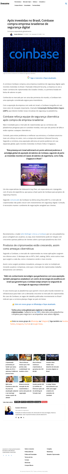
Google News (38, 324)
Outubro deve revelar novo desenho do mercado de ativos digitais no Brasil (52, 367)
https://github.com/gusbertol (22, 410)
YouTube (27, 324)
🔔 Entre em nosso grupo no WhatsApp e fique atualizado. (34, 304)
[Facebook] (16, 417)
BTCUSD (23, 402)
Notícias (44, 402)
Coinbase (30, 402)
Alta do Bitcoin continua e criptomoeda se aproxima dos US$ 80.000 (38, 367)
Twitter (12, 324)
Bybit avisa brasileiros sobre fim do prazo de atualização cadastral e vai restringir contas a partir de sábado (12, 390)
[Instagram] (6, 456)
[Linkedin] (18, 417)
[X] (23, 417)
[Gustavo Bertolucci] (12, 34)
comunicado (14, 200)
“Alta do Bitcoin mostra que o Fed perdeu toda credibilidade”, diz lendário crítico (24, 367)
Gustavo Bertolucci (18, 34)
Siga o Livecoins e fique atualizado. (43, 78)
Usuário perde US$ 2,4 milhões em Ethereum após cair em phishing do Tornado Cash (38, 388)
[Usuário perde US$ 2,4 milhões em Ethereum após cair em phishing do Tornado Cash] (39, 379)
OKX (38, 312)
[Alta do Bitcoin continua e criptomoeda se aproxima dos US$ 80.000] (39, 357)
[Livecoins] (4, 3)
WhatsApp (35, 321)
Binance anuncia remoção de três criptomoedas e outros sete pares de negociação (25, 388)
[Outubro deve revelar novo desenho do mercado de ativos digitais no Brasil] (52, 357)
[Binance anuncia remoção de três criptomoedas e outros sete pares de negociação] (25, 379)
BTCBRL (17, 402)
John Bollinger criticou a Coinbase (33, 234)
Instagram (20, 324)
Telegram (44, 321)
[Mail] (21, 417)
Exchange (37, 402)
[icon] (66, 4)
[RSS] (9, 456)
